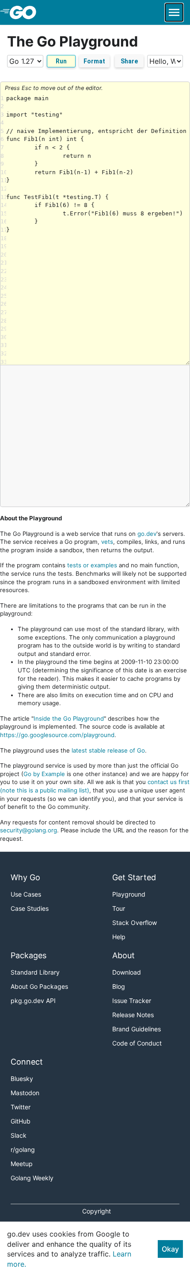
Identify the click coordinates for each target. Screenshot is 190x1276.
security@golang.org (28, 830)
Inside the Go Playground (69, 718)
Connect (27, 1061)
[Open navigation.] (174, 12)
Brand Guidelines (136, 1029)
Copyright (96, 1211)
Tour (118, 908)
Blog (118, 986)
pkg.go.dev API (33, 1000)
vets (107, 541)
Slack (19, 1135)
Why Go (25, 877)
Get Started (134, 877)
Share (129, 61)
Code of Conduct (137, 1043)
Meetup (22, 1163)
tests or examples (92, 565)
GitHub (20, 1121)
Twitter (20, 1107)
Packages (28, 955)
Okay (170, 1249)
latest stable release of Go (108, 750)
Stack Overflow (134, 922)
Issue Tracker (131, 1000)
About (123, 955)
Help (118, 936)
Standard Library (35, 972)
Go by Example (44, 773)
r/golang (23, 1149)
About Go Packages (39, 986)
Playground (128, 894)
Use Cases (26, 894)
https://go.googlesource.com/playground (57, 734)
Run (61, 61)
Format (94, 61)
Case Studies (30, 908)
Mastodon (25, 1093)
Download (126, 972)
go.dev (146, 533)
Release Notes (133, 1014)
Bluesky (22, 1078)
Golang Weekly (32, 1178)
